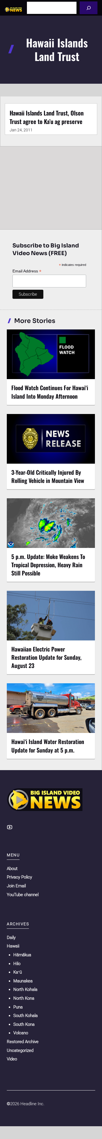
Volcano (20, 1032)
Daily (11, 937)
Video (12, 1059)
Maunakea (23, 981)
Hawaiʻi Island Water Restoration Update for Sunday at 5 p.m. (47, 745)
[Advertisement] (51, 186)
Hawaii (13, 946)
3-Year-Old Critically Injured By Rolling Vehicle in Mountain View (47, 476)
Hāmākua (22, 954)
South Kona (24, 1024)
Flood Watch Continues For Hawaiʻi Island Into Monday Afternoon (49, 391)
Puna (18, 1007)
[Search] (88, 7)
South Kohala (25, 1015)
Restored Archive (23, 1041)
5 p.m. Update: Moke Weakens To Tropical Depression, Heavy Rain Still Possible (48, 564)
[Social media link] (9, 827)
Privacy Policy (19, 877)
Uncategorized (20, 1050)
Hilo (16, 963)
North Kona (23, 998)
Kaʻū (17, 972)
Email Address (26, 271)
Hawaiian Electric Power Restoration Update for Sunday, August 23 (46, 657)
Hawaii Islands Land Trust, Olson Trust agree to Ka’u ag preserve (47, 117)
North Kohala (25, 989)
